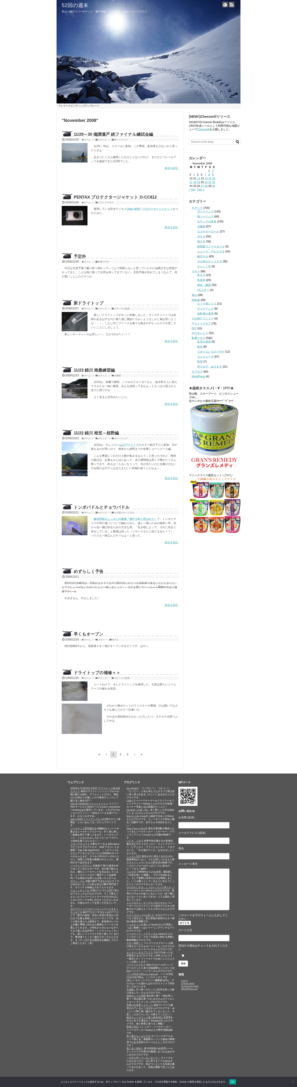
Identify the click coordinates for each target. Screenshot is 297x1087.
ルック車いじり (206, 303)
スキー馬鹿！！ (134, 943)
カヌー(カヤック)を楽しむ (140, 915)
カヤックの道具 (206, 221)
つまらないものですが (211, 351)
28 (206, 186)
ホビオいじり (200, 333)
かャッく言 (204, 266)
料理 (200, 361)
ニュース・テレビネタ (211, 251)
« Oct (192, 189)
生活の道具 (204, 341)
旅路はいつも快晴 (136, 995)
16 (213, 178)
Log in (184, 980)
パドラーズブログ (136, 964)
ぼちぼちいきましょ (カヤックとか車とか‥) (150, 887)
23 (213, 182)
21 (206, 182)
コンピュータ (205, 356)
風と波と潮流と (134, 1048)
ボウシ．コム (77, 881)
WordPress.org (189, 988)
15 (209, 178)
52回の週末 (75, 5)
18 (194, 182)
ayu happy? (132, 788)
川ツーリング (205, 211)
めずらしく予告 (88, 571)
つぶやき (131, 871)
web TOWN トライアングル (85, 819)
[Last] (141, 754)
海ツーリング (205, 216)
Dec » (201, 189)
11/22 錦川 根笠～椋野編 (96, 433)
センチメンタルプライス (139, 952)
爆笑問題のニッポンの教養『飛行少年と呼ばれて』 (125, 519)
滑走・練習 (204, 285)
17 (190, 182)
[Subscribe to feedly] (225, 4)
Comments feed (190, 986)
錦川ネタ (202, 256)
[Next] (134, 754)
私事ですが (198, 338)
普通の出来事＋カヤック (139, 1005)
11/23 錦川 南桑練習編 (94, 370)
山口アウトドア (129, 444)
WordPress (198, 376)
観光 (200, 346)
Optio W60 (133, 208)
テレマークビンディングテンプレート (78, 105)
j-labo (129, 800)
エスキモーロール (208, 231)
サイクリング (205, 308)
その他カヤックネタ (209, 261)
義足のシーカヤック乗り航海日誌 (144, 1017)
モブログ (197, 371)
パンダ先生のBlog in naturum (142, 974)
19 (198, 182)
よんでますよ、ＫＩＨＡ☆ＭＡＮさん (146, 902)
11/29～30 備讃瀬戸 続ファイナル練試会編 (113, 134)
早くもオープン (88, 634)
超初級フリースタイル (211, 246)
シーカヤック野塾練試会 (83, 828)
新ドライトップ (89, 303)
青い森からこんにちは (138, 1036)
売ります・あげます (209, 366)
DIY (194, 328)
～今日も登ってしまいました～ (143, 1057)
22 (209, 182)
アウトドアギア (201, 323)
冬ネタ (201, 275)
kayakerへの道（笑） (138, 809)
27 (202, 186)
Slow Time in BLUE (136, 828)
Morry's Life (132, 816)
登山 (194, 295)
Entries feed (187, 983)
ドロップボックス (80, 844)
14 (206, 178)
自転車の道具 (205, 313)
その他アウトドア (203, 318)
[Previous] (106, 754)
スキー (196, 271)
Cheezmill (203, 129)
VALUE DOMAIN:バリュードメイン (89, 803)
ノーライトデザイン (81, 865)
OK (232, 1081)
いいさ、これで (134, 840)
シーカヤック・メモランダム (142, 933)
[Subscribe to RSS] (231, 4)
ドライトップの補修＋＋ (97, 672)
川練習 (201, 226)
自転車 (196, 300)
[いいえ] (292, 1082)
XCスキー (203, 290)
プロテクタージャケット (157, 208)
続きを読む (172, 168)
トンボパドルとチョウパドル (102, 507)
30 (213, 186)
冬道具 (201, 280)
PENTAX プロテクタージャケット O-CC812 (115, 197)
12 (198, 178)
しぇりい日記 (133, 856)
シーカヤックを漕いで (138, 924)
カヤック (197, 207)
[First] (99, 754)
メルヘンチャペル (80, 890)
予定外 (80, 256)
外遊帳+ (130, 989)
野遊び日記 (132, 1026)
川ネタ (201, 236)
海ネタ (201, 241)
